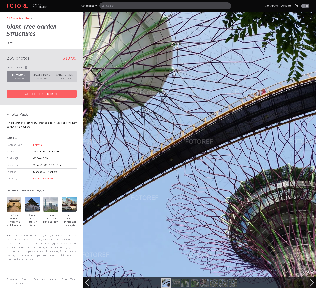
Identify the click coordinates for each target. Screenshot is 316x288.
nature (59, 247)
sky (74, 251)
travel (68, 255)
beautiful (11, 239)
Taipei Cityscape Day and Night (50, 218)
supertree (40, 255)
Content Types (69, 279)
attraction (56, 235)
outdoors (22, 251)
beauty (21, 239)
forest (29, 243)
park (30, 251)
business (47, 239)
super (30, 255)
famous (20, 243)
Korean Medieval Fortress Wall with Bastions (14, 220)
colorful (11, 243)
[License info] (26, 67)
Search (25, 279)
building (37, 239)
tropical (17, 259)
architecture (21, 235)
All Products (14, 18)
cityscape (64, 239)
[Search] (103, 6)
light (33, 247)
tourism (51, 255)
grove (64, 243)
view (32, 259)
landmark (12, 247)
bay (74, 235)
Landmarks (47, 178)
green (56, 243)
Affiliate (286, 6)
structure (20, 255)
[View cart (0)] (296, 6)
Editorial (37, 145)
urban (25, 259)
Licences (53, 279)
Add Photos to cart (41, 94)
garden (38, 243)
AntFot (14, 42)
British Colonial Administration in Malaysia (69, 220)
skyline (10, 255)
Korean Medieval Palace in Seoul (32, 220)
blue (28, 239)
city (56, 239)
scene (37, 251)
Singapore (65, 251)
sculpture (47, 251)
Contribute (271, 6)
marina (40, 247)
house (72, 243)
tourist (60, 255)
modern (49, 247)
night (66, 247)
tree (9, 259)
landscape (24, 247)
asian (47, 235)
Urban (27, 18)
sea (56, 251)
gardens (47, 243)
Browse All (12, 279)
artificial (33, 235)
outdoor (11, 251)
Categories (88, 6)
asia (41, 235)
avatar (67, 235)
